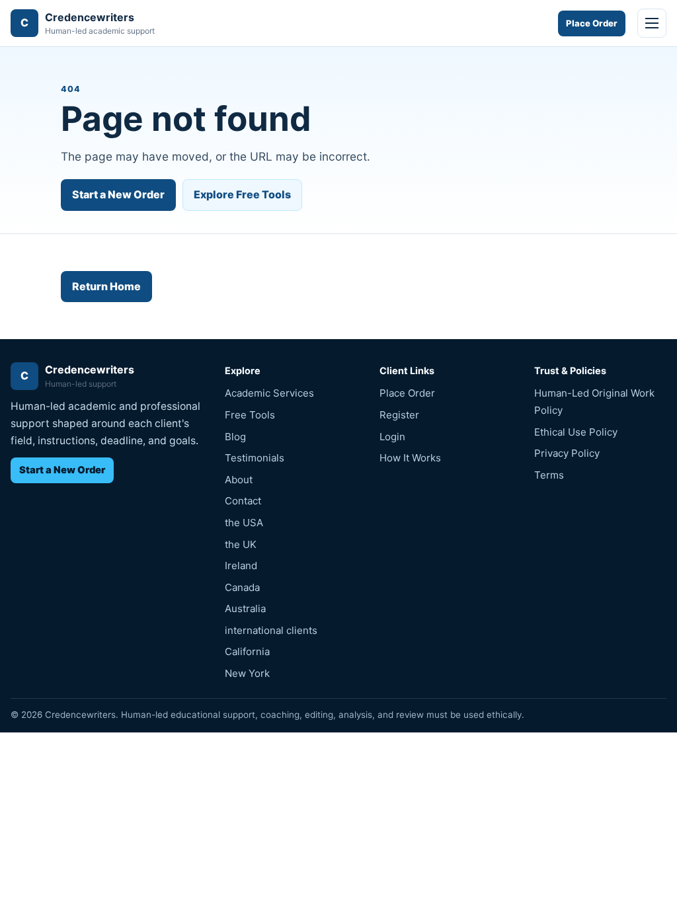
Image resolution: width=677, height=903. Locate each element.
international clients (271, 630)
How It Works (410, 457)
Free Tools (250, 415)
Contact (243, 500)
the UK (241, 544)
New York (247, 673)
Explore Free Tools (242, 194)
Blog (235, 436)
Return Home (106, 286)
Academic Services (269, 393)
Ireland (241, 565)
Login (392, 436)
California (247, 651)
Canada (242, 587)
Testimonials (254, 457)
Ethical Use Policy (575, 432)
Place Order (591, 23)
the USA (244, 522)
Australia (245, 608)
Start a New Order (118, 194)
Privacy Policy (567, 453)
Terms (549, 475)
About (239, 479)
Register (399, 415)
